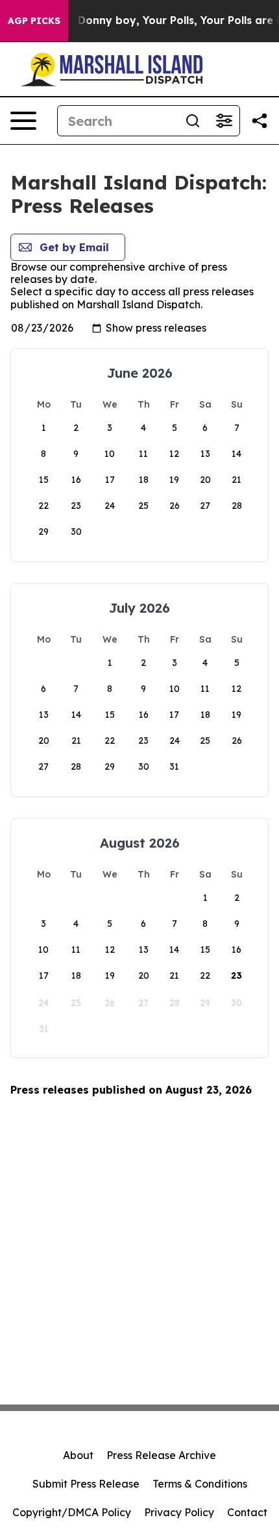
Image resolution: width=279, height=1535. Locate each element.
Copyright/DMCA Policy (71, 1512)
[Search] (192, 121)
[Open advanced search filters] (223, 121)
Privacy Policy (179, 1512)
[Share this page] (259, 121)
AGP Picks (34, 21)
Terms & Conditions (199, 1483)
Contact (247, 1512)
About (78, 1455)
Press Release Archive (161, 1455)
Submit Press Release (86, 1483)
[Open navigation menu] (23, 121)
